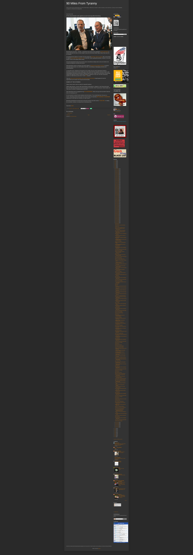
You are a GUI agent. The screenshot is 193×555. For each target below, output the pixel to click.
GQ (86, 75)
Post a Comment (70, 113)
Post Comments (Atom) (73, 116)
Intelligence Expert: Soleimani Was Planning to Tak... (120, 320)
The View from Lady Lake (118, 474)
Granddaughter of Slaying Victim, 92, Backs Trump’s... (120, 232)
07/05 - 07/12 (117, 198)
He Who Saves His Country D (117, 534)
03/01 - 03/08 (117, 219)
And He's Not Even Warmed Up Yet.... (120, 227)
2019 (115, 428)
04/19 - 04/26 (117, 211)
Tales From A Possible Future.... (119, 333)
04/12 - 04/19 (117, 212)
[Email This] (81, 108)
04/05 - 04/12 (117, 213)
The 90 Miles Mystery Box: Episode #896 (120, 310)
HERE (72, 105)
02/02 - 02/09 (117, 422)
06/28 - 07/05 (117, 199)
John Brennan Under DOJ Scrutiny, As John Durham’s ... (120, 236)
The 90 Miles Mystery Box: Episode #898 (120, 249)
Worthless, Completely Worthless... (120, 406)
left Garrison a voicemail (103, 96)
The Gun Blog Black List (118, 494)
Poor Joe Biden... (117, 302)
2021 (115, 166)
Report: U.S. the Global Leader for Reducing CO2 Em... (119, 252)
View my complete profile (117, 111)
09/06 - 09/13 (117, 187)
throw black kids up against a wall (77, 58)
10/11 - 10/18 (117, 181)
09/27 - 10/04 (117, 184)
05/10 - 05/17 (117, 207)
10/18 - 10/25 (117, 180)
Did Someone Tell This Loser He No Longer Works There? (120, 377)
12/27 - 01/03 (117, 168)
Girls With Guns (117, 253)
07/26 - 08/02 (117, 194)
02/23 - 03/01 (117, 220)
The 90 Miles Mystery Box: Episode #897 (120, 279)
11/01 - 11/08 (117, 178)
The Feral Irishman (117, 467)
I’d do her (102, 100)
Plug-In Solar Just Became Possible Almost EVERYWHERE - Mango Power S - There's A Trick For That (122, 483)
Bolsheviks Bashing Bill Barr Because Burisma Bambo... (120, 244)
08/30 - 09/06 (117, 188)
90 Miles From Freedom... (118, 271)
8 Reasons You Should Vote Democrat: (120, 295)
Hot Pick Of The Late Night (118, 250)
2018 (115, 429)
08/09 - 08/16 (117, 192)
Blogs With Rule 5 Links (118, 372)
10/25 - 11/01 (117, 179)
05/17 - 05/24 (117, 206)
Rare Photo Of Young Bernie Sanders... (120, 379)
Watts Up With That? (117, 457)
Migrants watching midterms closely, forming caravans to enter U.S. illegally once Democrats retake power (120, 444)
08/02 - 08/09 (117, 193)
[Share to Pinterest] (85, 108)
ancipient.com (116, 511)
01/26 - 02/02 (117, 423)
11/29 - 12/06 (117, 173)
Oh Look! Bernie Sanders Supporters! (120, 230)
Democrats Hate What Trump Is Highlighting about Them (119, 410)
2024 (115, 163)
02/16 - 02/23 (117, 221)
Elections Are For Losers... (118, 344)
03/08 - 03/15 (117, 218)
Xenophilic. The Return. (118, 461)
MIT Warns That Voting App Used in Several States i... (120, 229)
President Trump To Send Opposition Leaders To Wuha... (120, 350)
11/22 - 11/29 (117, 174)
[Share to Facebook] (84, 108)
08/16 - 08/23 (117, 191)
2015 (115, 433)
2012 (115, 436)
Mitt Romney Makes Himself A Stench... (120, 373)
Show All (126, 500)
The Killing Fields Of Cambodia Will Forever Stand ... (120, 375)
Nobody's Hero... (117, 226)
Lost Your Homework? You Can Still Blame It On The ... (120, 387)
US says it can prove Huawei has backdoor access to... (119, 262)
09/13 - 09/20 (117, 186)
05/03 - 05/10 (117, 208)
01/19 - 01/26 (117, 424)
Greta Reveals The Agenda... (119, 325)
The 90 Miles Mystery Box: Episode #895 (120, 341)
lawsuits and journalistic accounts (97, 65)
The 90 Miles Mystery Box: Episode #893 (120, 395)
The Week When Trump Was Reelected (120, 378)
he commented (88, 91)
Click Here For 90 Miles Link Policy (118, 439)
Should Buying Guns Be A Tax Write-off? (120, 415)
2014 (115, 434)
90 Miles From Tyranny (81, 3)
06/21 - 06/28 (117, 200)
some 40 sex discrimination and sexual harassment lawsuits (82, 78)
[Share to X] (83, 108)
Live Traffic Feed (121, 523)
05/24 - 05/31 (117, 205)
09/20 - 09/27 (117, 185)
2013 (115, 435)
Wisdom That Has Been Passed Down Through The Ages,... (120, 255)
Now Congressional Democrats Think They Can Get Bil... (120, 266)
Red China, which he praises (96, 56)
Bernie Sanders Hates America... (119, 401)
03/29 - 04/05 (117, 214)
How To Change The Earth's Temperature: (121, 256)
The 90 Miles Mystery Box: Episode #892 (120, 419)
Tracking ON (123, 542)
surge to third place (104, 51)
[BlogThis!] (82, 108)
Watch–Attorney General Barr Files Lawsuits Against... (120, 352)
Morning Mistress (117, 246)
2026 (115, 160)
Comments (116, 505)
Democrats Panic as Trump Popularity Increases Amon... (120, 362)
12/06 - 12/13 (117, 172)
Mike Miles (118, 109)
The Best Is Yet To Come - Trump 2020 (120, 407)
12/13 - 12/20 (117, 171)
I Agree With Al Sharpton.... (118, 257)
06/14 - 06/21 (117, 201)
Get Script (118, 542)
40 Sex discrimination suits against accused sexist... (120, 270)
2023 (115, 164)
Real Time (120, 542)
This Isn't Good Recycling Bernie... (119, 408)
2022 (115, 165)
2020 (115, 167)
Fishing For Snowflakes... (118, 241)
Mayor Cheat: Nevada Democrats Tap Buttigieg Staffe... (120, 381)
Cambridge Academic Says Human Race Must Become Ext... (120, 239)
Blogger (99, 548)
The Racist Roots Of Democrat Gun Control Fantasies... (120, 315)
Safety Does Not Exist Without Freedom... (120, 357)
